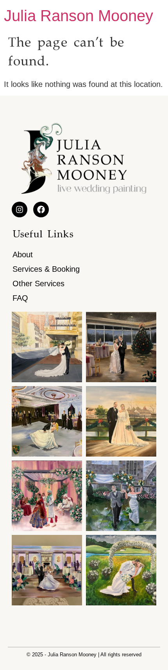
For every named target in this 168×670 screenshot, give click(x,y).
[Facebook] (41, 209)
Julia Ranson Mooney (78, 15)
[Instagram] (19, 209)
